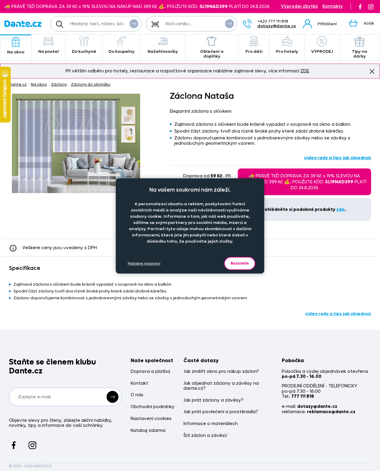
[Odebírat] (112, 397)
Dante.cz (18, 84)
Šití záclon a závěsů (205, 435)
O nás (137, 394)
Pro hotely (287, 51)
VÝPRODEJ (322, 51)
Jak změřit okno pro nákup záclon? (221, 371)
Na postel (48, 51)
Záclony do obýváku (90, 84)
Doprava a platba (150, 371)
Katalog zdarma (148, 430)
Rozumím (240, 263)
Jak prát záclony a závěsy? (213, 400)
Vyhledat (133, 23)
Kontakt (139, 383)
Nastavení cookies (151, 418)
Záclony (59, 84)
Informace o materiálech (210, 423)
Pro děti (254, 51)
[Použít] (229, 23)
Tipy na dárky (359, 54)
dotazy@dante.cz (276, 26)
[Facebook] (360, 6)
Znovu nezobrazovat (372, 71)
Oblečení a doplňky (212, 54)
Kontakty (332, 6)
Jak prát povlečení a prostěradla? (220, 411)
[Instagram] (371, 6)
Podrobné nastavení (144, 263)
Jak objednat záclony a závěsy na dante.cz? (221, 386)
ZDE (304, 71)
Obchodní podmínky (153, 406)
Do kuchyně (84, 51)
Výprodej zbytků (299, 6)
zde (340, 209)
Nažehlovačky (163, 51)
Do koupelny (121, 51)
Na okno (15, 52)
